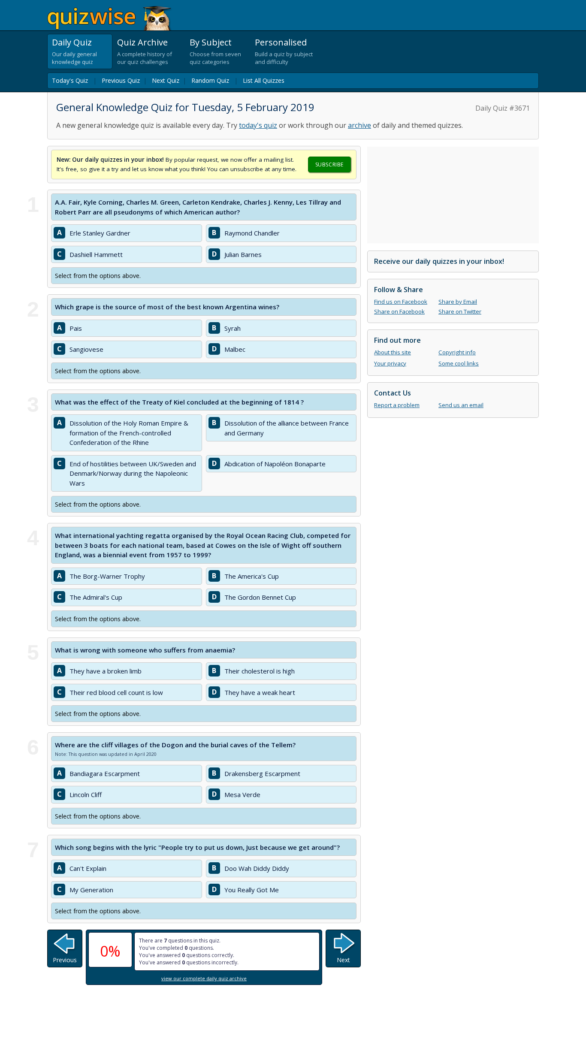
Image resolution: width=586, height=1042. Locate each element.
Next (343, 960)
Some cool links (458, 363)
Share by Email (457, 301)
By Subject (211, 42)
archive (359, 125)
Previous (65, 960)
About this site (392, 352)
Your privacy (390, 363)
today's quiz (258, 125)
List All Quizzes (263, 80)
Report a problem (397, 405)
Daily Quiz (72, 42)
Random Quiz (210, 80)
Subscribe (329, 164)
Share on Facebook (399, 311)
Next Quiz (165, 80)
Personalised (281, 42)
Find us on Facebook (400, 301)
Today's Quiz (70, 80)
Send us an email (460, 405)
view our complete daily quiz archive (204, 978)
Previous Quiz (121, 80)
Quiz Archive (142, 42)
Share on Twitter (459, 311)
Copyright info (457, 352)
